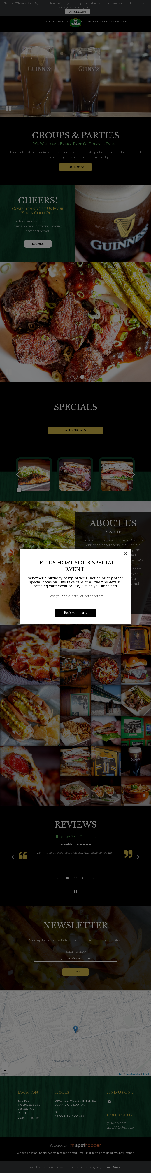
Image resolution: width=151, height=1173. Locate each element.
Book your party (75, 612)
